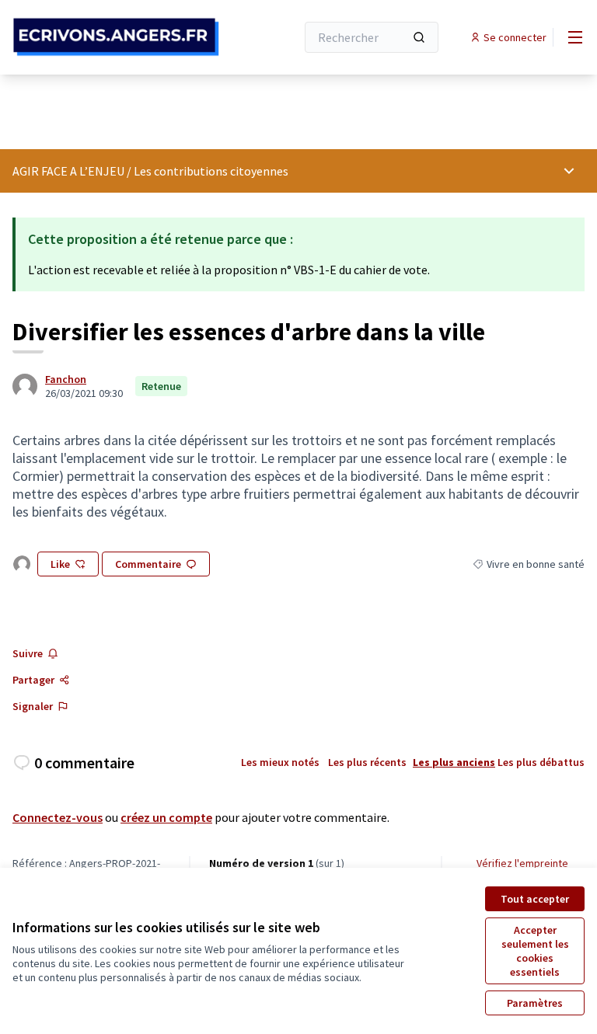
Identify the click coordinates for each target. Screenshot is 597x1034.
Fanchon (65, 379)
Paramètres (535, 1003)
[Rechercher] (419, 37)
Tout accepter (535, 899)
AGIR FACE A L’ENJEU (68, 171)
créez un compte (166, 817)
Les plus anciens (454, 762)
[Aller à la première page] (115, 36)
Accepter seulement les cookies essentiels (535, 951)
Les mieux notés (280, 762)
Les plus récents (367, 762)
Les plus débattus (541, 762)
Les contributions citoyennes (211, 171)
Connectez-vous (57, 817)
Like (60, 564)
